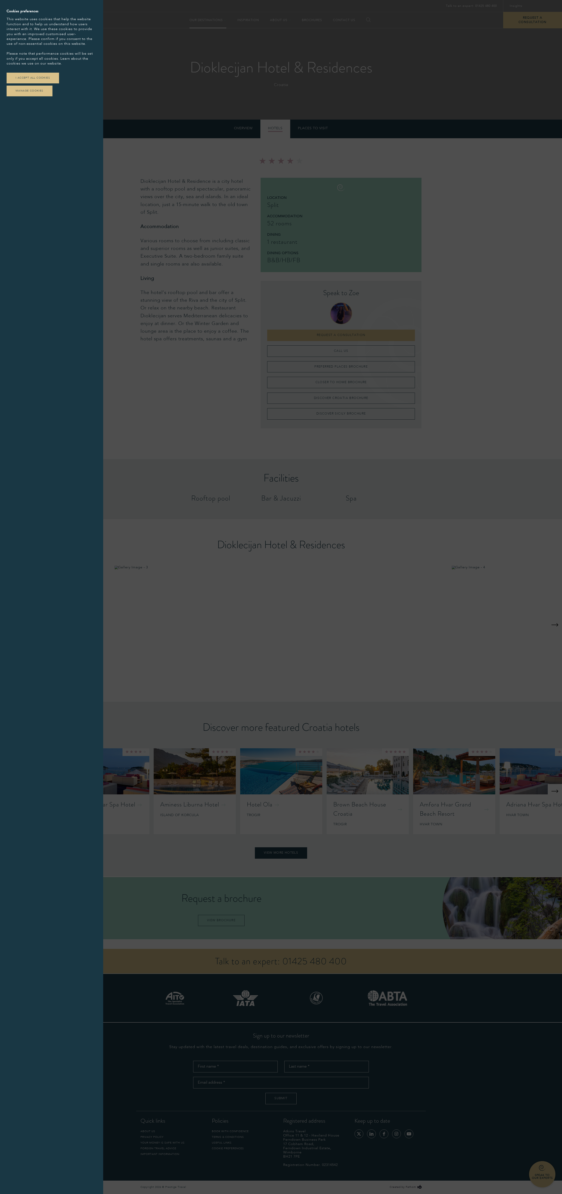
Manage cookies (29, 91)
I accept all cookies (33, 78)
